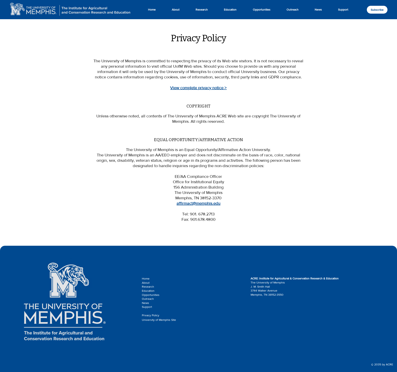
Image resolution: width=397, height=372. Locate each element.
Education (148, 290)
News (145, 303)
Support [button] (147, 306)
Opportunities (150, 294)
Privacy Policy (150, 315)
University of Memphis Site (159, 319)
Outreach (148, 298)
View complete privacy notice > (198, 87)
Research (148, 286)
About (145, 282)
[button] (343, 9)
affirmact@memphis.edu (198, 203)
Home (145, 278)
